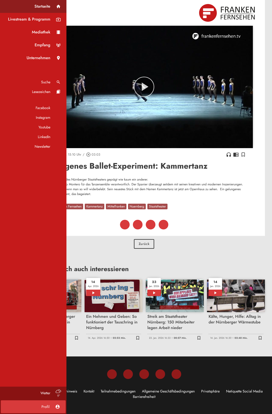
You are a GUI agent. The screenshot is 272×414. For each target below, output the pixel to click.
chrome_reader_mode (236, 154)
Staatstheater (157, 206)
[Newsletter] (176, 374)
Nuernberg (137, 206)
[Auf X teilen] (138, 224)
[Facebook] (112, 374)
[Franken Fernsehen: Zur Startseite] (227, 13)
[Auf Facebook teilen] (125, 224)
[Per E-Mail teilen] (163, 224)
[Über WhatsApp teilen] (150, 224)
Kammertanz (94, 206)
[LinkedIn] (160, 374)
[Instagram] (128, 374)
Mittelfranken (116, 206)
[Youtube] (144, 374)
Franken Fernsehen (69, 206)
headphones (229, 154)
